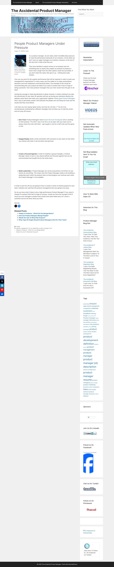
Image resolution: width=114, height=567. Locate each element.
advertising (86, 304)
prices (90, 326)
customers (87, 311)
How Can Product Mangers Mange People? (34, 215)
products (85, 387)
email (94, 311)
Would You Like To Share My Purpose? (32, 218)
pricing (94, 326)
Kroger (96, 318)
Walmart (86, 396)
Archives (74, 2)
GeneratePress (72, 564)
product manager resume (88, 376)
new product (86, 322)
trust (50, 228)
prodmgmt (86, 329)
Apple (85, 306)
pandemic (85, 326)
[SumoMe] (2, 294)
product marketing (89, 385)
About (37, 2)
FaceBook (86, 313)
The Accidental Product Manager (22, 2)
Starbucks (92, 394)
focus (30, 228)
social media (92, 389)
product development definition (90, 340)
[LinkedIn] (2, 286)
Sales (85, 389)
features (93, 313)
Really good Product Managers (64, 98)
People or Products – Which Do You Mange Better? (36, 213)
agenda (18, 228)
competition (87, 308)
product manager (44, 228)
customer (94, 308)
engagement (24, 228)
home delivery (91, 315)
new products (94, 324)
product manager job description (90, 363)
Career (18, 226)
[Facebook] (2, 277)
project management (94, 387)
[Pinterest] (2, 290)
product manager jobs (89, 369)
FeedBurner (91, 183)
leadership (35, 228)
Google (85, 316)
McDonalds (92, 320)
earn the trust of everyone (54, 120)
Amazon (93, 303)
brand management (93, 306)
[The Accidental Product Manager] (88, 473)
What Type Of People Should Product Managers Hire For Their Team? (43, 220)
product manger (93, 382)
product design (87, 331)
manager (86, 320)
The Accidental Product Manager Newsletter (55, 2)
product (93, 329)
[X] (2, 281)
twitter (96, 394)
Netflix (97, 320)
